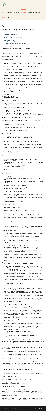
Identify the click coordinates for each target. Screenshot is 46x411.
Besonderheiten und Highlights (10, 38)
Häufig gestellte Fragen (8, 44)
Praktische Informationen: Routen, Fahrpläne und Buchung (15, 37)
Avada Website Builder (14, 408)
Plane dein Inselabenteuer (9, 46)
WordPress (35, 408)
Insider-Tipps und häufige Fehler (10, 41)
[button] (8, 17)
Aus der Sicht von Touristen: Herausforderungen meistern (15, 43)
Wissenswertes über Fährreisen (10, 34)
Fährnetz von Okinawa (8, 33)
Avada (20, 408)
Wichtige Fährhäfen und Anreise (10, 36)
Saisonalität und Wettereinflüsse (10, 40)
